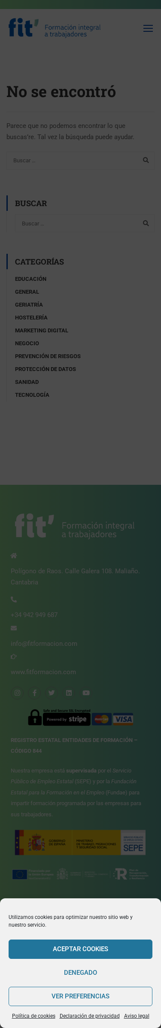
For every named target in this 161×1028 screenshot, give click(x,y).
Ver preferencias (80, 996)
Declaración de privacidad (90, 1016)
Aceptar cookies (80, 949)
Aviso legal (136, 1016)
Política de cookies (33, 1016)
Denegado (80, 972)
